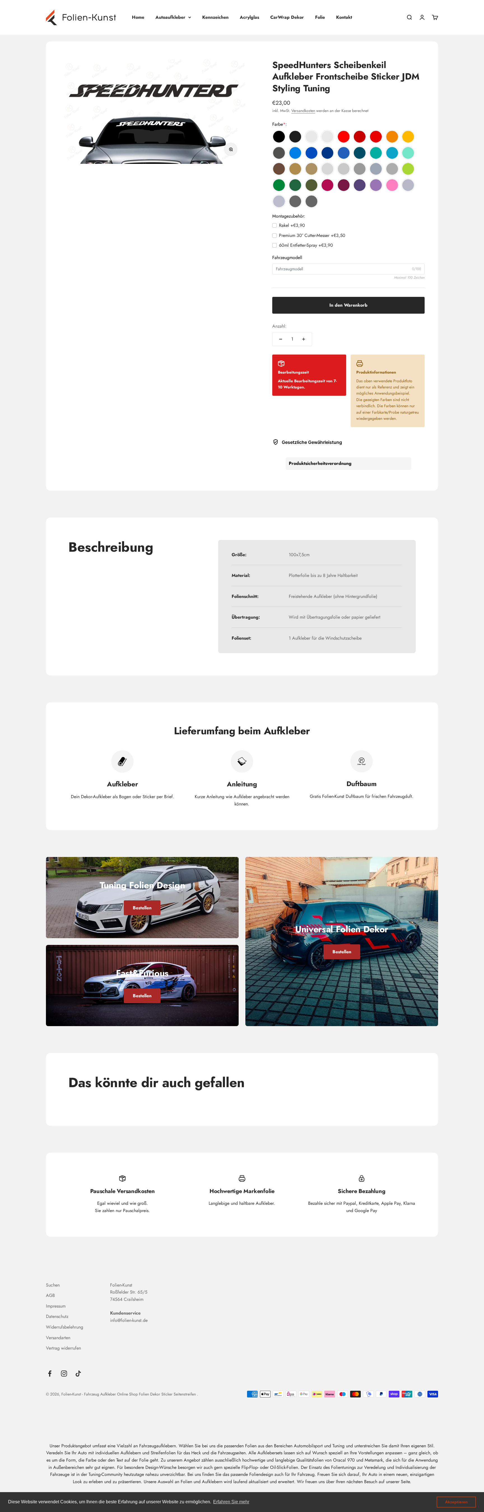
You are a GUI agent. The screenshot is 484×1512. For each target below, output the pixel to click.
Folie (320, 17)
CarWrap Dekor (287, 17)
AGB (50, 1295)
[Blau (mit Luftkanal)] (311, 153)
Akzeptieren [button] (456, 1502)
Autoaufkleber (170, 17)
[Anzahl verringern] (281, 339)
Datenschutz (57, 1316)
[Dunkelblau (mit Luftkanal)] (327, 153)
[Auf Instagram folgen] (64, 1373)
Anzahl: (279, 326)
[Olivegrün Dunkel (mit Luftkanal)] (311, 185)
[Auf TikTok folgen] (78, 1373)
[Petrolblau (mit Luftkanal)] (359, 153)
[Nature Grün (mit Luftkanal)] (408, 169)
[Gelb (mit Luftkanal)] (408, 136)
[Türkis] (376, 153)
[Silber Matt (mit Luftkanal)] (279, 201)
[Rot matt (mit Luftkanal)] (376, 136)
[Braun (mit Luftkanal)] (279, 169)
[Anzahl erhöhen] (303, 339)
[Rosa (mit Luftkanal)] (392, 185)
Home (138, 17)
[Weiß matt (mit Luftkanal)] (327, 136)
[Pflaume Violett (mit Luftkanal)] (343, 185)
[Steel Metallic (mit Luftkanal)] (295, 201)
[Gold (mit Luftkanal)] (295, 169)
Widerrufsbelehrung (64, 1327)
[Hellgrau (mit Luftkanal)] (327, 169)
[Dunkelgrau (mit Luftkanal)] (359, 169)
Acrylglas (249, 17)
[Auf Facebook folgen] (49, 1373)
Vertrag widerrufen (63, 1348)
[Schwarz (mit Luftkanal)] (279, 136)
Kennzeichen (215, 17)
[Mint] (408, 153)
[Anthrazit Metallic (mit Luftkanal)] (279, 153)
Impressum (56, 1306)
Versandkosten (303, 110)
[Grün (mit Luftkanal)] (279, 185)
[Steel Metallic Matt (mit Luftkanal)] (311, 201)
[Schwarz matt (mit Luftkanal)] (295, 136)
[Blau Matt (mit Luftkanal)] (343, 153)
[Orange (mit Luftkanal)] (392, 136)
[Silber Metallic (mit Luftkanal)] (408, 185)
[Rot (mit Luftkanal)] (343, 136)
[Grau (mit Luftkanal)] (343, 169)
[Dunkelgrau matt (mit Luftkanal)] (392, 169)
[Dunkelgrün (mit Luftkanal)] (295, 185)
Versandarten (58, 1337)
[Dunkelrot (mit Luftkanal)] (359, 136)
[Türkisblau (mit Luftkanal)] (392, 153)
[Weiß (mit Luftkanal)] (311, 136)
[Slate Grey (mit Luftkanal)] (376, 169)
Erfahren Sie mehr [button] (231, 1501)
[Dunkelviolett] (359, 185)
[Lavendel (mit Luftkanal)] (376, 185)
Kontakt (344, 17)
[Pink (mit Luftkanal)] (327, 185)
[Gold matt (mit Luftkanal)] (311, 169)
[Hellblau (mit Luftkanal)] (295, 153)
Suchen (53, 1285)
